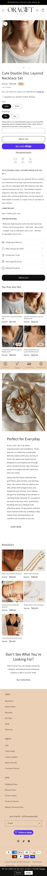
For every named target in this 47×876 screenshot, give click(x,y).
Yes (14, 116)
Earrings (8, 718)
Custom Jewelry (11, 757)
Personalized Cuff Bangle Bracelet (10, 606)
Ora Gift (13, 862)
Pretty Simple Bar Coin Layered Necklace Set (31, 351)
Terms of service (22, 866)
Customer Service (12, 768)
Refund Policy (10, 790)
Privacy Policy (10, 795)
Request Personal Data (14, 807)
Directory (9, 729)
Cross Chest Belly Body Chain (12, 638)
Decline (18, 873)
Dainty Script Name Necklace (12, 574)
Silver (17, 106)
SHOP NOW (16, 526)
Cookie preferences (37, 866)
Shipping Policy (11, 784)
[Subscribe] (39, 823)
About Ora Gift (11, 762)
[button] (3, 10)
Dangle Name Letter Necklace (34, 605)
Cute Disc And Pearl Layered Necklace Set (33, 318)
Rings (7, 724)
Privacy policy (10, 866)
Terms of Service (12, 801)
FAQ (7, 745)
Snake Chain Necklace (31, 574)
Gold (7, 106)
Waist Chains (10, 706)
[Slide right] (29, 68)
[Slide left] (18, 68)
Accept (28, 873)
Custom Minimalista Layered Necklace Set (12, 351)
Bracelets (9, 712)
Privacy (42, 869)
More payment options (23, 152)
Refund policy (37, 862)
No (6, 116)
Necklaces (9, 701)
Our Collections (23, 679)
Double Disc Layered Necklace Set (12, 318)
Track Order (10, 751)
